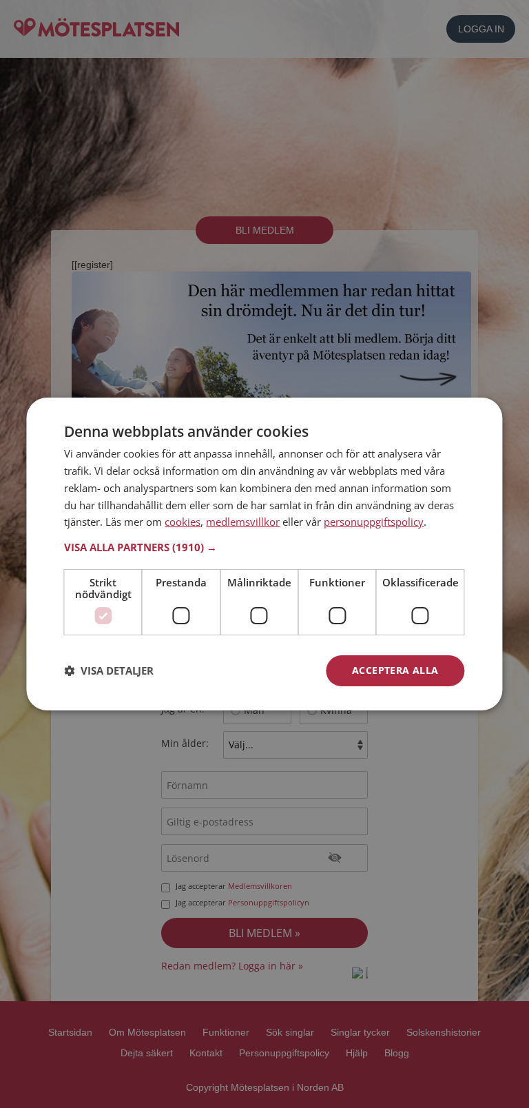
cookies (182, 522)
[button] (264, 547)
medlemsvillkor (243, 522)
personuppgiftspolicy (374, 522)
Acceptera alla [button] (395, 670)
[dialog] (264, 554)
